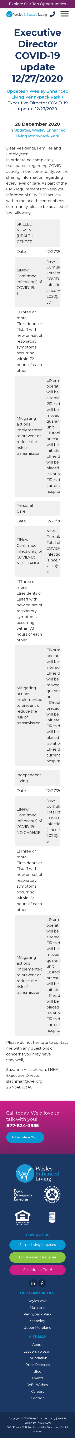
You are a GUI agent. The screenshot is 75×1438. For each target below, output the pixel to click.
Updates (22, 130)
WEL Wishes (37, 1385)
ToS (9, 1427)
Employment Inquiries (37, 1257)
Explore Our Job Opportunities (37, 4)
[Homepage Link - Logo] (26, 14)
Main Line (37, 1308)
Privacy (17, 1427)
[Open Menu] (64, 14)
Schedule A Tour (25, 1137)
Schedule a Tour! (37, 1270)
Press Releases (37, 1365)
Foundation (37, 1358)
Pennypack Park (37, 1314)
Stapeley (37, 1321)
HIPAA (27, 1427)
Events (37, 1378)
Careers (37, 1392)
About (37, 1345)
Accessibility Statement (46, 1427)
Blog (37, 1371)
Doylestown (38, 1301)
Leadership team (37, 1351)
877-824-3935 (22, 1125)
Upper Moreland (37, 1328)
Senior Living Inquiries (37, 1245)
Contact (37, 1398)
